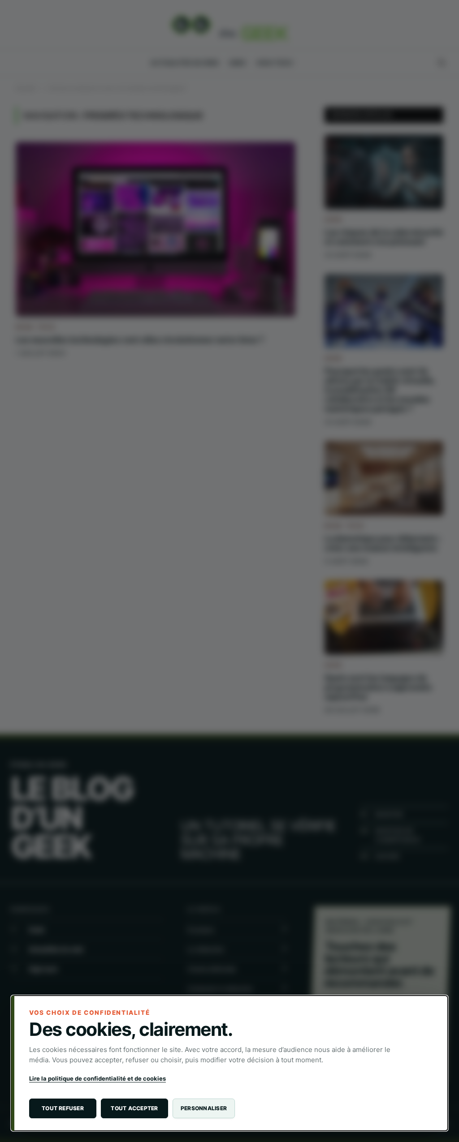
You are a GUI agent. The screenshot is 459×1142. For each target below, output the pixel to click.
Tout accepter (134, 1108)
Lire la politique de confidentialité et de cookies (97, 1078)
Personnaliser (204, 1108)
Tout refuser (63, 1108)
